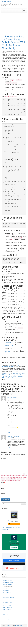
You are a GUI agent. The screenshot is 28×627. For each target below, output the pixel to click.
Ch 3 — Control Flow (7, 607)
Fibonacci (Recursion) (7, 595)
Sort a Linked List (6, 594)
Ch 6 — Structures (7, 612)
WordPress (9, 625)
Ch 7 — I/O (5, 614)
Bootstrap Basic (18, 625)
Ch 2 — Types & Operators (8, 605)
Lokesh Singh (10, 437)
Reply (8, 432)
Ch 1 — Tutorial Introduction (9, 604)
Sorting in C (20, 376)
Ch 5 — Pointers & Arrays (8, 611)
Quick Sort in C (8, 347)
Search (23, 503)
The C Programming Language (11, 365)
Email (3, 488)
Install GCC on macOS (8, 582)
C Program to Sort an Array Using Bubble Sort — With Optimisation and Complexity (14, 42)
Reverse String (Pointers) (8, 597)
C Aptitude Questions (7, 619)
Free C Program (13, 375)
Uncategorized (6, 373)
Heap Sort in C (8, 351)
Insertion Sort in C (9, 342)
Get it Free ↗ (14, 547)
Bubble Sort (15, 373)
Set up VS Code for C (7, 584)
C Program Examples (6, 1)
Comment (3, 458)
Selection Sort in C (9, 345)
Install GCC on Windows (8, 578)
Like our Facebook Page (14, 560)
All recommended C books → (14, 526)
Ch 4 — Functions (7, 609)
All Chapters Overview (8, 602)
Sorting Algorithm (13, 376)
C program (5, 375)
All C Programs (6, 588)
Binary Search (6, 590)
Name (3, 482)
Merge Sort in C (8, 350)
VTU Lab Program (12, 378)
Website (3, 493)
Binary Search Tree (7, 592)
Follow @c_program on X (14, 563)
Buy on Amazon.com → (14, 523)
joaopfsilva (9, 398)
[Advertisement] (14, 23)
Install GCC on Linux (7, 580)
